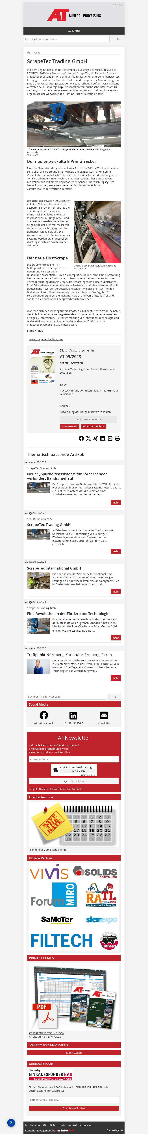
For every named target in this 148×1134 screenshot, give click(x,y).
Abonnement (70, 426)
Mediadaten (32, 1125)
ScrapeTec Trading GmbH (49, 524)
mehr (115, 502)
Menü (76, 31)
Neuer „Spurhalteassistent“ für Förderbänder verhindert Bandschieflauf (67, 476)
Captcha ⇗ (87, 775)
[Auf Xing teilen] (95, 440)
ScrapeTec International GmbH (54, 568)
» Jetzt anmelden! (74, 781)
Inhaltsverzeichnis (93, 426)
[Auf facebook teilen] (81, 440)
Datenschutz (57, 1125)
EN (120, 5)
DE (114, 5)
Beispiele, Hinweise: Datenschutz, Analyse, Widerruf (55, 789)
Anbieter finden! (75, 1108)
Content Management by (40, 1130)
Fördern (38, 52)
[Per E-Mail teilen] (110, 438)
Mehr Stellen (74, 1052)
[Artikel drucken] (117, 438)
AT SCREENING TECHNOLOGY (46, 1033)
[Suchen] (118, 39)
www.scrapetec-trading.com (46, 339)
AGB (44, 1125)
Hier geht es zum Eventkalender (48, 849)
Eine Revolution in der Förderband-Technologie (68, 613)
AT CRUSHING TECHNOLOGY (46, 1036)
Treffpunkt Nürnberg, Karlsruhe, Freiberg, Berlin (69, 654)
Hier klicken (78, 771)
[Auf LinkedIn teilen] (102, 440)
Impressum (86, 1125)
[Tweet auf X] (88, 440)
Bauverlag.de (115, 1130)
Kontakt (72, 1125)
